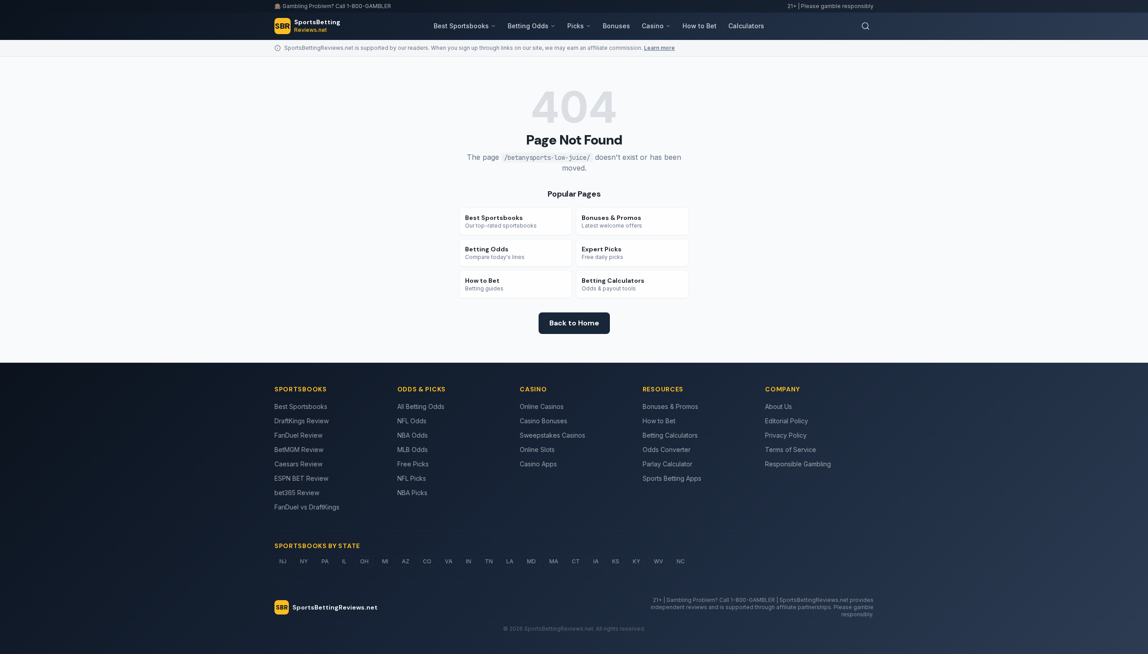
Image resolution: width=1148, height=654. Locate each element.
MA (553, 561)
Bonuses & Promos (670, 406)
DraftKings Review (301, 421)
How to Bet (700, 26)
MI (385, 561)
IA (596, 561)
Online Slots (537, 449)
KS (615, 561)
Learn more (659, 47)
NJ (283, 561)
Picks (575, 26)
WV (658, 561)
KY (636, 561)
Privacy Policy (786, 435)
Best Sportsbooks (461, 26)
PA (325, 561)
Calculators (746, 26)
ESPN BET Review (301, 478)
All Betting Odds (420, 406)
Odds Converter (667, 449)
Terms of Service (790, 449)
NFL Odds (411, 421)
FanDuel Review (298, 435)
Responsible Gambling (798, 464)
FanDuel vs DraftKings (306, 507)
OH (364, 561)
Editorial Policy (786, 421)
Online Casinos (542, 406)
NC (681, 561)
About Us (778, 406)
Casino (653, 26)
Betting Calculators (670, 435)
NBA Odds (412, 435)
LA (509, 561)
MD (531, 561)
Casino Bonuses (543, 421)
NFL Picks (411, 478)
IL (344, 561)
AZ (405, 561)
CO (427, 561)
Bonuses (616, 26)
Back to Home (574, 323)
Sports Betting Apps (672, 478)
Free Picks (413, 464)
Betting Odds (528, 26)
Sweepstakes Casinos (552, 435)
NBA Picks (412, 492)
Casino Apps (538, 464)
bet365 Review (296, 492)
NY (304, 561)
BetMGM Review (298, 449)
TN (489, 561)
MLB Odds (412, 449)
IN (468, 561)
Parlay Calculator (667, 464)
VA (448, 561)
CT (576, 561)
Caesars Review (298, 464)
